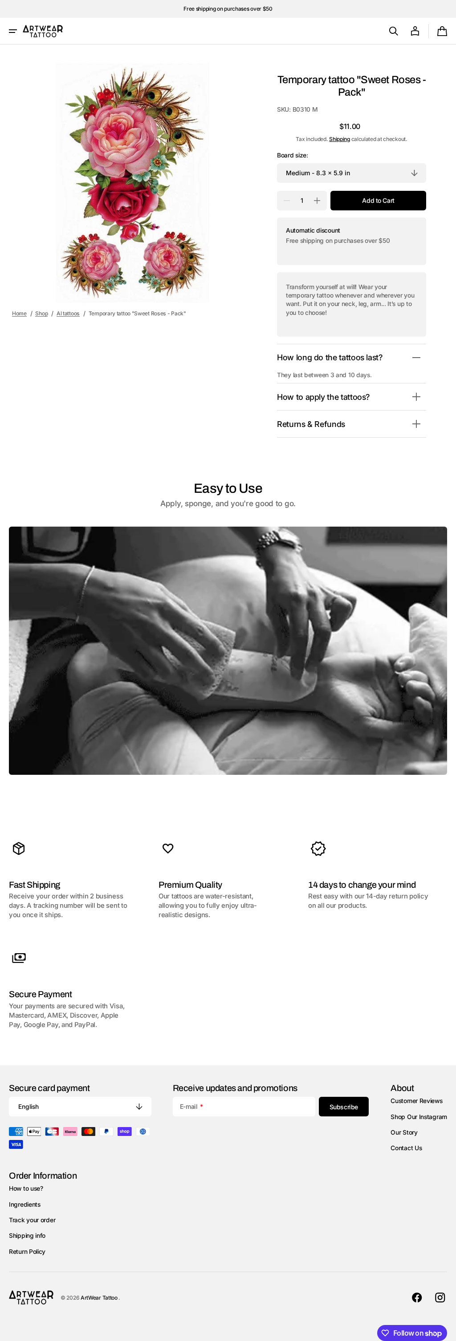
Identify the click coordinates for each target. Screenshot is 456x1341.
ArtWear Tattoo (100, 1297)
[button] (13, 31)
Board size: (292, 155)
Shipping (339, 139)
